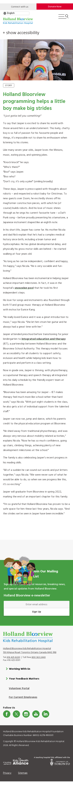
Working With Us (19, 669)
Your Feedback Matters (24, 679)
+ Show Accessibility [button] (21, 32)
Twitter (16, 714)
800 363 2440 (39, 657)
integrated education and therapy (44, 339)
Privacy (7, 773)
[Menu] (63, 18)
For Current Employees (23, 697)
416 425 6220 (13, 657)
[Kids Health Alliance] (15, 761)
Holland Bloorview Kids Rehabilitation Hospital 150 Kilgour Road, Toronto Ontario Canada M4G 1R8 (29, 650)
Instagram (26, 714)
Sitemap (23, 773)
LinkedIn (45, 714)
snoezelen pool (24, 288)
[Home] (18, 21)
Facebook (6, 714)
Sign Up (36, 612)
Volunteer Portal (19, 688)
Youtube (36, 714)
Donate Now (54, 7)
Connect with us (19, 7)
